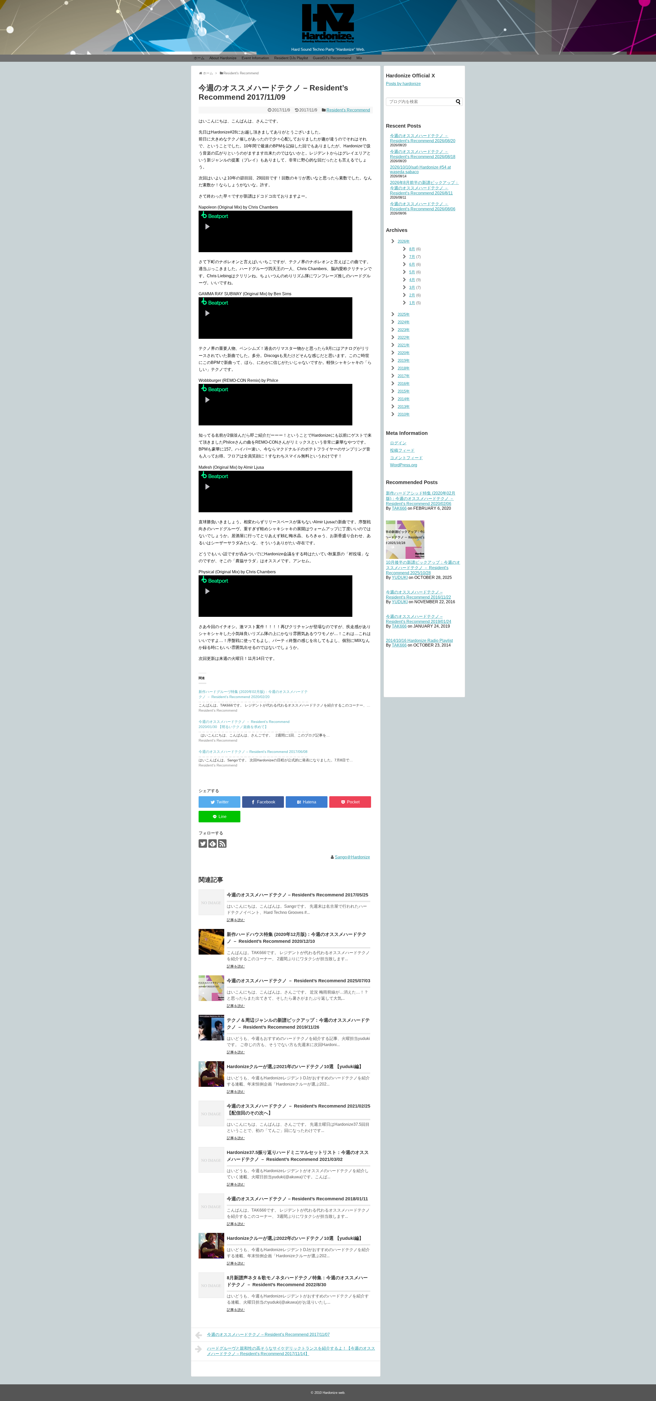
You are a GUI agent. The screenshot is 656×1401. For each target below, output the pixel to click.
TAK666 (399, 508)
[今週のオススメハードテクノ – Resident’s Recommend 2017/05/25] (211, 902)
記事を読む (236, 920)
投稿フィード (402, 450)
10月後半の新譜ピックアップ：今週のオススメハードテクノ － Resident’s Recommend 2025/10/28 (423, 567)
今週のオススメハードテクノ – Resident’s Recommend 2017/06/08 (253, 752)
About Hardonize (223, 58)
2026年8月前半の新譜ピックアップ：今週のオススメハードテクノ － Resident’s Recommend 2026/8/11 (424, 187)
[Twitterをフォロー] (203, 843)
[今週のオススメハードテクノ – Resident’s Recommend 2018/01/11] (211, 1206)
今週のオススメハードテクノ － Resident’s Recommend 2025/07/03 (298, 980)
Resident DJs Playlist (291, 58)
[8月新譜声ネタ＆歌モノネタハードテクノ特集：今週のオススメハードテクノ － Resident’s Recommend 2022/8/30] (211, 1285)
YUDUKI (400, 577)
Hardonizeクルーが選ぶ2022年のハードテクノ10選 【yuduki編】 (295, 1238)
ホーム (199, 58)
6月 (412, 264)
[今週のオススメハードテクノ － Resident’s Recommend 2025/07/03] (211, 988)
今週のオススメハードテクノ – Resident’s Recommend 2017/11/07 (268, 1334)
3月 (412, 287)
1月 (412, 303)
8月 (412, 249)
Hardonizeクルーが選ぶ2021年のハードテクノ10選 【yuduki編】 (295, 1066)
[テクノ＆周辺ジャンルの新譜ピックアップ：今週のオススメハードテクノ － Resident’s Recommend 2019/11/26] (211, 1027)
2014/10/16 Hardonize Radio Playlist (419, 640)
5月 (412, 272)
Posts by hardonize (403, 83)
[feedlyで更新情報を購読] (212, 843)
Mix (359, 58)
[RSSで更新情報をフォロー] (222, 843)
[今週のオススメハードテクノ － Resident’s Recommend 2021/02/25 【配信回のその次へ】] (211, 1113)
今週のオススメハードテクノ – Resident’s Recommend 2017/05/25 (297, 894)
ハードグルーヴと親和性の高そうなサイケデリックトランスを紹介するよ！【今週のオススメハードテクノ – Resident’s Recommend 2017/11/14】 (291, 1351)
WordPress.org (403, 465)
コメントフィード (406, 458)
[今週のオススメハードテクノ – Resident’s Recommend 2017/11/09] (306, 802)
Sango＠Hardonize (352, 857)
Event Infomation (255, 58)
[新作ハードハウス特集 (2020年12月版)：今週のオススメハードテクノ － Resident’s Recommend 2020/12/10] (211, 942)
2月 (412, 295)
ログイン (398, 443)
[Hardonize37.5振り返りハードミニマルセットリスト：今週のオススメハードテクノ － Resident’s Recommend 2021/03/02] (211, 1160)
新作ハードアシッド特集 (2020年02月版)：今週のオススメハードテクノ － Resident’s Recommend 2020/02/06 (420, 498)
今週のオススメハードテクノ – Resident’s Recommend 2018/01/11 (297, 1198)
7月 (412, 256)
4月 (412, 280)
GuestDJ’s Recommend (332, 58)
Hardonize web (333, 1393)
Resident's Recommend (348, 110)
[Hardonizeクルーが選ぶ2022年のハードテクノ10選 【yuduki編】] (211, 1246)
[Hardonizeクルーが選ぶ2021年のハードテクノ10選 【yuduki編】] (211, 1074)
